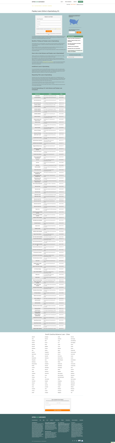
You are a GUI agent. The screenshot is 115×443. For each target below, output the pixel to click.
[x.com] (73, 440)
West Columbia (73, 379)
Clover (33, 386)
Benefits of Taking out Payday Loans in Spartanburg (74, 41)
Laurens (46, 390)
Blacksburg (33, 361)
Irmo (45, 377)
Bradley (33, 365)
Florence (46, 348)
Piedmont (59, 388)
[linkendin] (77, 440)
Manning (59, 348)
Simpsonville (73, 350)
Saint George (73, 338)
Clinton (33, 384)
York (71, 392)
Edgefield (46, 346)
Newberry (59, 371)
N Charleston (60, 367)
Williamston (73, 384)
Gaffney (46, 350)
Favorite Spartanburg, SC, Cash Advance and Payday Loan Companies (75, 51)
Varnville (72, 369)
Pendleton (59, 384)
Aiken (33, 338)
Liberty (59, 336)
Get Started (80, 1)
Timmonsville (73, 363)
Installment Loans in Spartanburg (73, 46)
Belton (33, 356)
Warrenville (72, 375)
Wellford (72, 377)
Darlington (46, 336)
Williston (72, 386)
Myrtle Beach (60, 365)
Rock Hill (72, 336)
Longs (59, 340)
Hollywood (46, 371)
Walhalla (72, 371)
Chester (33, 379)
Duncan (46, 342)
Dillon (46, 340)
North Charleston (60, 375)
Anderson (33, 340)
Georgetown (47, 352)
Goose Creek (47, 354)
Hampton (46, 361)
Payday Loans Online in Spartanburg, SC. (74, 38)
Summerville (73, 354)
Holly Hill (46, 369)
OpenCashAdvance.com (38, 441)
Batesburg (33, 348)
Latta (46, 388)
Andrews (33, 342)
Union (72, 367)
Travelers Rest (73, 365)
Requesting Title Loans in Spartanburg (74, 48)
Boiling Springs (34, 363)
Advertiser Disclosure (80, 4)
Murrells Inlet (60, 363)
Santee (72, 346)
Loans (62, 1)
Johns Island (47, 379)
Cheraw (33, 375)
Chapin (33, 371)
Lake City (46, 384)
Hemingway (47, 367)
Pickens (59, 386)
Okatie (59, 379)
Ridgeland (59, 392)
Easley (46, 344)
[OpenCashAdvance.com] (38, 1)
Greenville (46, 356)
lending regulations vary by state (48, 61)
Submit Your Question (57, 410)
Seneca (72, 348)
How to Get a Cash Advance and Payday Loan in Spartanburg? (74, 44)
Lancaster (46, 386)
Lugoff (59, 344)
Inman (46, 375)
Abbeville (33, 336)
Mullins (59, 361)
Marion (59, 350)
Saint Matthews (73, 340)
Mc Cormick (60, 356)
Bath (32, 350)
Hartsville (46, 365)
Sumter (72, 356)
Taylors (72, 361)
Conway (33, 390)
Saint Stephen (73, 342)
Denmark (46, 338)
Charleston (33, 373)
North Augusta (60, 373)
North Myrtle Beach (61, 377)
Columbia (33, 388)
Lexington (46, 392)
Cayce (33, 369)
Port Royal (59, 390)
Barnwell (33, 346)
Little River (59, 338)
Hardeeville (46, 363)
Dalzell (33, 392)
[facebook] (75, 440)
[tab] (75, 57)
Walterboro (72, 373)
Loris (58, 342)
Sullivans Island (73, 352)
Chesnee (33, 377)
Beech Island (34, 354)
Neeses (59, 369)
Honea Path (47, 373)
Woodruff (72, 390)
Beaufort (33, 352)
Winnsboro (72, 388)
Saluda (72, 344)
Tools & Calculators (68, 1)
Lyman (59, 346)
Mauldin (59, 352)
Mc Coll (59, 354)
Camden (33, 367)
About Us (75, 1)
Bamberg (33, 344)
